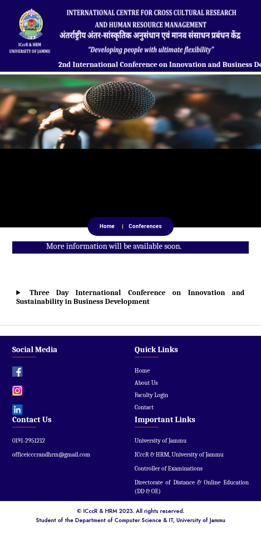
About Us (146, 382)
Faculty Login (151, 395)
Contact (144, 407)
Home (142, 370)
